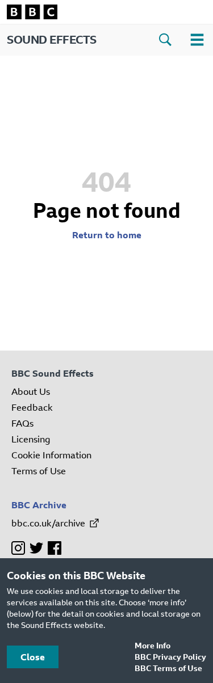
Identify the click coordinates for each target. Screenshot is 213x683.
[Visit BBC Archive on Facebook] (54, 548)
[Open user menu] (197, 40)
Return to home (106, 235)
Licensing (31, 439)
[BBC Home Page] (106, 12)
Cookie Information (51, 455)
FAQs (22, 423)
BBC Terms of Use (168, 668)
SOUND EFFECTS (52, 39)
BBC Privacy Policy (170, 656)
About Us (30, 391)
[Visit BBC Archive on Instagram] (18, 548)
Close (32, 657)
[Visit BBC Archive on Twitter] (36, 548)
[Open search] (165, 40)
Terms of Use (38, 471)
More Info (152, 645)
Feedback (32, 407)
